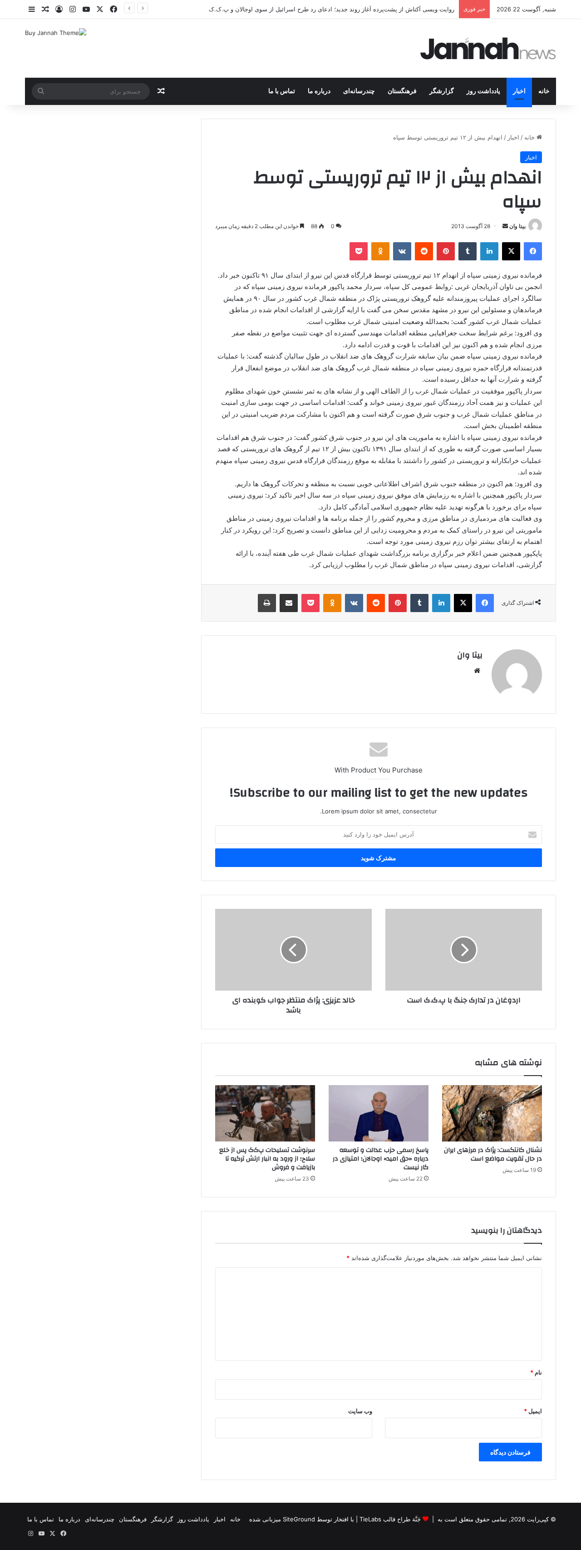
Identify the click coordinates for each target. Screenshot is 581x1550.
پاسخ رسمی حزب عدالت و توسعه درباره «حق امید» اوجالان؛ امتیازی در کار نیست (380, 1158)
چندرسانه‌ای (359, 91)
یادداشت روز (483, 91)
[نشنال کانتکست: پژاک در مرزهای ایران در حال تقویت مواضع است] (492, 1113)
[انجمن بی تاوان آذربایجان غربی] (488, 48)
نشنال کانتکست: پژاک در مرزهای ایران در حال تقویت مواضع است (493, 1154)
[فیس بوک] (533, 251)
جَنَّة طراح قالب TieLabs (390, 1519)
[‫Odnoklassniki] (380, 251)
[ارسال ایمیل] (505, 226)
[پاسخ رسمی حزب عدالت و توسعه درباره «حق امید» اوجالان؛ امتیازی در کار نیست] (378, 1113)
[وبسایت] (477, 670)
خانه (544, 91)
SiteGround (299, 1519)
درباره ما (319, 91)
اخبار (519, 91)
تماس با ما (281, 91)
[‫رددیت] (424, 251)
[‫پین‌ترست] (446, 251)
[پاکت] (359, 251)
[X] (511, 251)
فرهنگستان (402, 91)
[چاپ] (267, 603)
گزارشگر (441, 91)
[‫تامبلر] (467, 251)
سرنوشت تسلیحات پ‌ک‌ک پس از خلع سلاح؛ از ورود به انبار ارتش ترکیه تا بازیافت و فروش (267, 1158)
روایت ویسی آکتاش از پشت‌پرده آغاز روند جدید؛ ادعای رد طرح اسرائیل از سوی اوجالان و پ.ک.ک (331, 9)
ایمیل (533, 1411)
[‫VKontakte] (402, 251)
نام (536, 1372)
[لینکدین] (489, 251)
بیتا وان (517, 226)
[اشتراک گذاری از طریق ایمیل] (289, 603)
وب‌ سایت (360, 1411)
